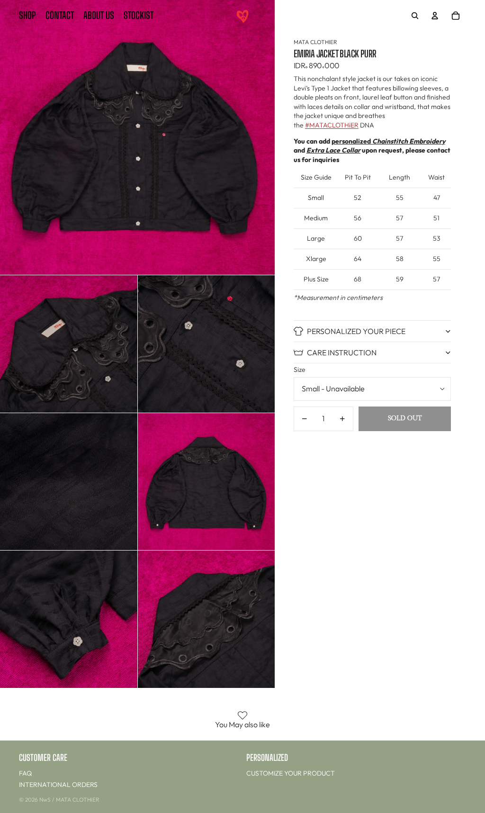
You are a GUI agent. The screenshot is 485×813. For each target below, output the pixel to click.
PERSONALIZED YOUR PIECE (356, 331)
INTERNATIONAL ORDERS (58, 784)
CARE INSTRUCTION (342, 352)
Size (299, 369)
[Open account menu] (434, 15)
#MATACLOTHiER (332, 125)
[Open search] (414, 15)
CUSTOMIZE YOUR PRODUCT (290, 773)
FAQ (25, 773)
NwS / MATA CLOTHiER (69, 799)
